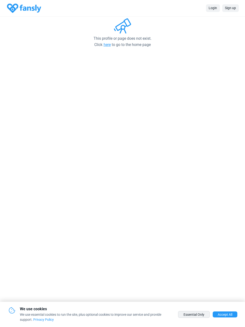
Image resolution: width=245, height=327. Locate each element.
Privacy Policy (43, 319)
